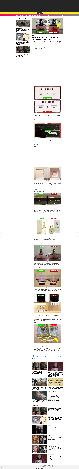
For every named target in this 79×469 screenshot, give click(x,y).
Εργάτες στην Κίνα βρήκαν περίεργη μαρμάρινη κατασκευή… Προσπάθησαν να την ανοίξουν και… (39, 388)
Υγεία (37, 15)
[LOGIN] (62, 15)
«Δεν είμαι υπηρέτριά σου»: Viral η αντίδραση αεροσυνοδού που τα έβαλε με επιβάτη (55, 428)
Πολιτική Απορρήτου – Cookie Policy (45, 466)
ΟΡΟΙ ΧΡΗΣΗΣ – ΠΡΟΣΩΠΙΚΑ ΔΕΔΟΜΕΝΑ (49, 465)
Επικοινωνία (51, 466)
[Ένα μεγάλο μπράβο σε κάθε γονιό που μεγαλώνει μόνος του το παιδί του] (39, 395)
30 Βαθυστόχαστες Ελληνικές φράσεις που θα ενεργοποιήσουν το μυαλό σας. (55, 388)
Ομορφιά (40, 15)
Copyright (41, 465)
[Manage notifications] (1, 467)
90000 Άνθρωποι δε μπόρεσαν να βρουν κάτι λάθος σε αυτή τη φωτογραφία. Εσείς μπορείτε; (38, 372)
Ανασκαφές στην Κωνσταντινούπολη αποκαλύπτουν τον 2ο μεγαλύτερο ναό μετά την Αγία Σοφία (22, 30)
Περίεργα (26, 15)
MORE (48, 15)
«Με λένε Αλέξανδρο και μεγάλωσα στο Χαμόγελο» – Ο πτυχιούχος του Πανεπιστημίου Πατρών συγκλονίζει (55, 418)
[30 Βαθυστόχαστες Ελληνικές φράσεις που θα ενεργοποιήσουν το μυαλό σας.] (55, 382)
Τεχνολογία (34, 15)
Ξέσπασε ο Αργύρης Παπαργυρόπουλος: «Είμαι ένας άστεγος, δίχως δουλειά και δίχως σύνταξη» (54, 448)
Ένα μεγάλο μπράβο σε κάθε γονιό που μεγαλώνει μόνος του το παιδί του (39, 401)
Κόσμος (30, 15)
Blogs (34, 358)
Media (20, 15)
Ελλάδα (17, 26)
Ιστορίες (23, 15)
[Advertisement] (39, 6)
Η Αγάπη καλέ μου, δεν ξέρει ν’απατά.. (55, 400)
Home (17, 15)
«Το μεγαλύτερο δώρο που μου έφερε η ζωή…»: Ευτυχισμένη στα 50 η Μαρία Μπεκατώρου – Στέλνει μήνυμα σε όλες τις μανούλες (55, 438)
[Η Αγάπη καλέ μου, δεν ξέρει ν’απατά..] (55, 395)
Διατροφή (44, 15)
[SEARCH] (60, 15)
